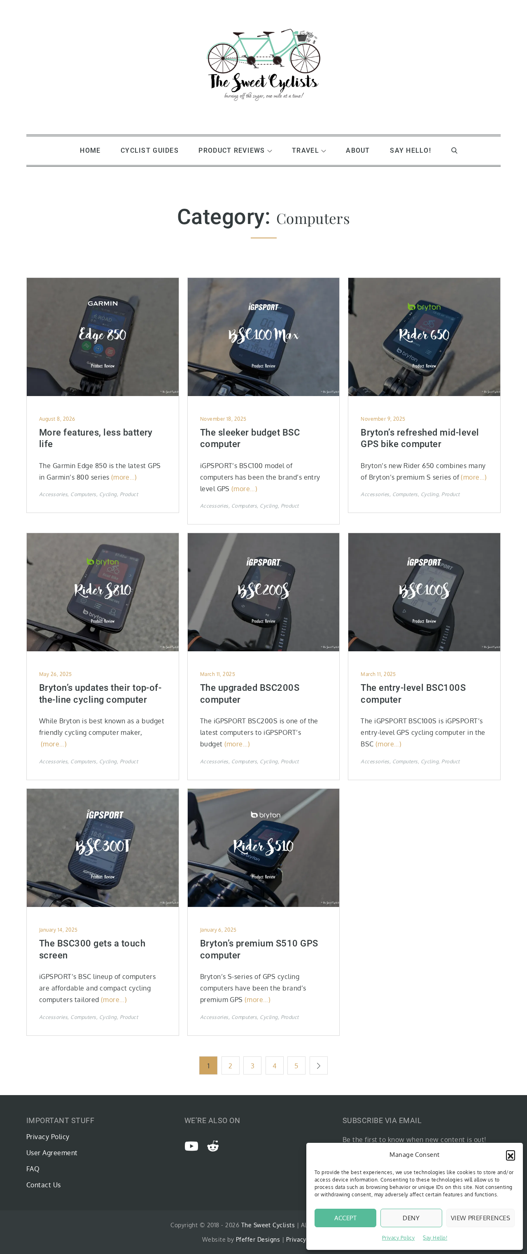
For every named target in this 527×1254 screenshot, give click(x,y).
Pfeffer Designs (258, 1239)
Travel (305, 150)
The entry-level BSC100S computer (413, 694)
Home (90, 150)
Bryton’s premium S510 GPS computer (259, 949)
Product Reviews (231, 150)
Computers (83, 494)
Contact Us (43, 1185)
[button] (510, 1155)
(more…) (124, 477)
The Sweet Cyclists (268, 1224)
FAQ (33, 1169)
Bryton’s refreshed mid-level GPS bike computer (420, 438)
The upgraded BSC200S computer (250, 694)
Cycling (108, 494)
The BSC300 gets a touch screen (92, 949)
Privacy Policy (398, 1238)
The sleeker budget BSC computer (250, 438)
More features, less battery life (96, 438)
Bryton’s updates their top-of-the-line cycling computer (100, 694)
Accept (345, 1218)
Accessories (53, 494)
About (358, 150)
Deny (411, 1218)
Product (129, 494)
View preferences (480, 1218)
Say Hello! (435, 1238)
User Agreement (52, 1153)
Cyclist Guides (150, 150)
